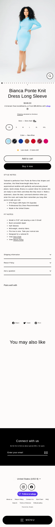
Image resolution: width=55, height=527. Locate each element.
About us (9, 499)
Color (27, 135)
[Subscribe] (45, 452)
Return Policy (18, 239)
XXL (44, 127)
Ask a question (9, 271)
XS (9, 127)
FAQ (47, 499)
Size (26, 121)
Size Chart (17, 237)
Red (33, 141)
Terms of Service (25, 503)
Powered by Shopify (27, 507)
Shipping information (12, 255)
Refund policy (38, 503)
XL (36, 127)
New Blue (8, 141)
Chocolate (27, 141)
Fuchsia (45, 141)
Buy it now (27, 166)
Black (14, 141)
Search (14, 503)
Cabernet (39, 141)
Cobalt (20, 141)
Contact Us (30, 499)
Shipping (20, 114)
